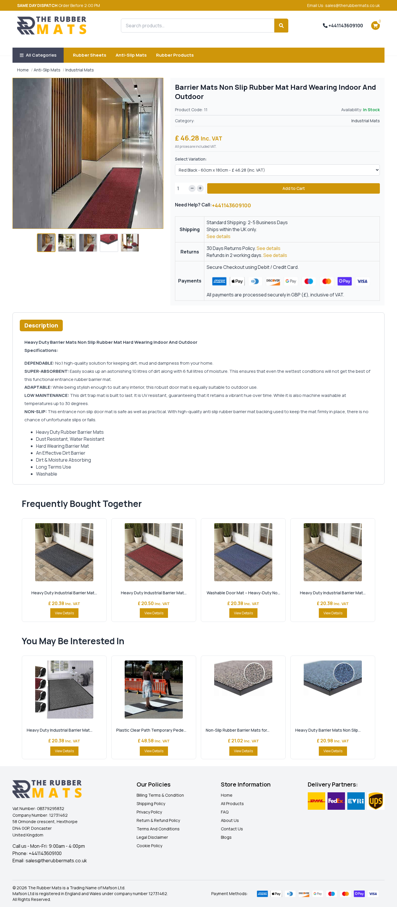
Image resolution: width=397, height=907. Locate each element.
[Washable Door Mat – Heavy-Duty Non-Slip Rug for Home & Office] (243, 552)
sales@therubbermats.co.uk (56, 860)
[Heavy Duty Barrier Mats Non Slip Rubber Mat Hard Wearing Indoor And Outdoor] (333, 690)
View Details (64, 613)
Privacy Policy (149, 812)
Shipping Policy (151, 803)
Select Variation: (191, 159)
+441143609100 (345, 25)
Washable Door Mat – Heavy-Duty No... (243, 592)
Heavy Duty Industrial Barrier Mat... (64, 592)
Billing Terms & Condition (160, 795)
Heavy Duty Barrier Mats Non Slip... (328, 730)
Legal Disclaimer (152, 837)
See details (218, 236)
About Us (230, 820)
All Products (232, 803)
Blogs (226, 837)
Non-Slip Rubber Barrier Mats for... (237, 730)
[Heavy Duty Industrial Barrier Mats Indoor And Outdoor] (64, 552)
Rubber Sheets (89, 55)
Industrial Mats (79, 70)
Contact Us (232, 829)
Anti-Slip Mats (131, 55)
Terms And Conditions (158, 829)
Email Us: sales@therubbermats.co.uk (343, 5)
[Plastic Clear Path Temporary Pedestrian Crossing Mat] (154, 690)
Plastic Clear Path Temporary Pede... (151, 730)
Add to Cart (293, 188)
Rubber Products (175, 55)
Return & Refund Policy (158, 820)
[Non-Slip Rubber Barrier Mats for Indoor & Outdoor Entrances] (243, 690)
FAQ (224, 812)
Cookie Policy (149, 845)
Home (23, 70)
